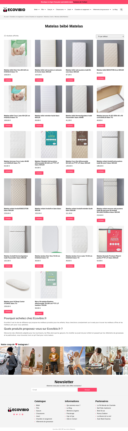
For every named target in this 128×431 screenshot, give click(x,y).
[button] (2, 361)
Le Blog (115, 9)
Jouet (69, 9)
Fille (42, 9)
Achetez (8, 80)
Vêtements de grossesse (101, 9)
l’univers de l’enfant (80, 2)
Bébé (35, 9)
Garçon (50, 9)
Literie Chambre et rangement (34, 16)
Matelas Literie (49, 16)
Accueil (6, 16)
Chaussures (60, 9)
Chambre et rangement (82, 9)
